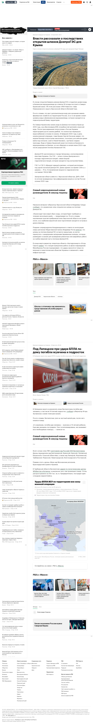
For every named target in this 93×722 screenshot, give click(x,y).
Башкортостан (21, 672)
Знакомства (64, 686)
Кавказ (18, 694)
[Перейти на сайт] (13, 31)
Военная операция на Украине (41, 34)
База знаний (5, 678)
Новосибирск (20, 667)
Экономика (5, 397)
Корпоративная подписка (53, 667)
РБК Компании (5, 508)
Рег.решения (64, 684)
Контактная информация (67, 665)
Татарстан (19, 687)
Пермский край (21, 683)
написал (78, 229)
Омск (18, 670)
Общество (5, 136)
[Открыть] (13, 2)
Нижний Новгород (22, 681)
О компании (64, 663)
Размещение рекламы (67, 670)
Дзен (33, 670)
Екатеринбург (20, 665)
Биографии (5, 676)
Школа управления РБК (67, 695)
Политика (4, 55)
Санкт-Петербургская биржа (28, 719)
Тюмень (19, 689)
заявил (41, 245)
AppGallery (79, 667)
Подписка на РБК (50, 665)
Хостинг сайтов (65, 682)
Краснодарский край (22, 678)
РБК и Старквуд (6, 630)
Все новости (7, 38)
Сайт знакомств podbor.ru (68, 689)
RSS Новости (49, 674)
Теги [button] (34, 291)
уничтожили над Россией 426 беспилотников (68, 450)
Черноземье (20, 692)
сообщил (36, 207)
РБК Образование (6, 681)
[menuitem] (24, 2)
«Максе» (60, 565)
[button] (84, 2)
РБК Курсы (64, 693)
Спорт (4, 485)
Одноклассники (36, 665)
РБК (34, 198)
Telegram (34, 667)
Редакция (63, 667)
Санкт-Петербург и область (24, 663)
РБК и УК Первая (6, 525)
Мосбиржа (18, 719)
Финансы (4, 468)
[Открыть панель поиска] (87, 2)
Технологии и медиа (7, 672)
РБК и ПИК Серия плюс (8, 192)
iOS (77, 663)
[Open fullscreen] (84, 482)
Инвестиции (5, 328)
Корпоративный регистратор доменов (67, 679)
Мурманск (19, 698)
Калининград (20, 676)
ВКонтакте (34, 663)
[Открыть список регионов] (84, 2)
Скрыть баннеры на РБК (52, 663)
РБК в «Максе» (40, 259)
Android (78, 665)
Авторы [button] (35, 607)
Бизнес (4, 65)
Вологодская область (22, 674)
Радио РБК (9, 2)
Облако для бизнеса (66, 676)
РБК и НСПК (5, 45)
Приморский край (21, 700)
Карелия (19, 696)
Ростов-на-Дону (21, 685)
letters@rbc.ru (11, 715)
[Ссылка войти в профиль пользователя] (90, 2)
